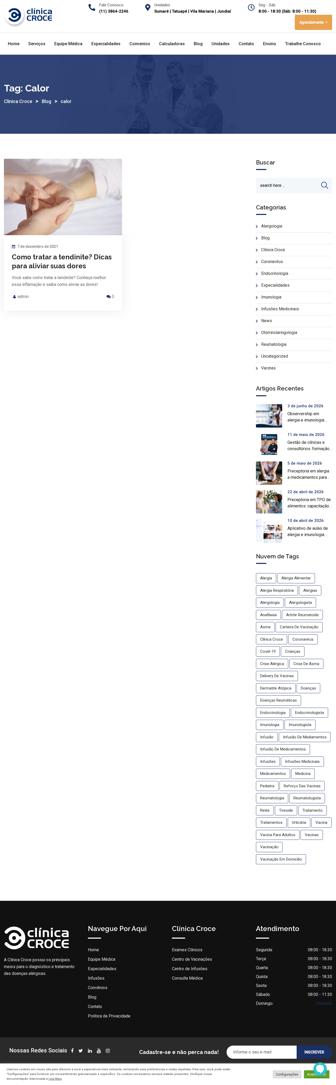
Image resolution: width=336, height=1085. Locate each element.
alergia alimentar (296, 578)
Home (13, 43)
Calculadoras (172, 43)
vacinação (269, 847)
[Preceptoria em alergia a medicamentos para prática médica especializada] (271, 473)
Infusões (96, 978)
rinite (265, 810)
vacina (321, 822)
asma (265, 627)
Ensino (269, 43)
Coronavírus (272, 261)
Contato (246, 43)
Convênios (97, 987)
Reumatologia (273, 344)
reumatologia (272, 798)
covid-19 (268, 651)
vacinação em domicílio (281, 859)
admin (23, 296)
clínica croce (271, 639)
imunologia (269, 724)
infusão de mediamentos (305, 737)
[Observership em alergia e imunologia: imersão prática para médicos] (271, 416)
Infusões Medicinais (280, 308)
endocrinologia (273, 712)
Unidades (221, 43)
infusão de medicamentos (283, 749)
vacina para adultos (277, 834)
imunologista (300, 724)
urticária (299, 822)
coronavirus (302, 639)
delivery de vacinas (277, 675)
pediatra (267, 786)
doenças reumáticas (278, 700)
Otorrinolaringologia (279, 332)
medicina (303, 773)
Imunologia (271, 297)
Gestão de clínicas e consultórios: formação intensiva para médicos (308, 448)
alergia (266, 578)
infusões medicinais (302, 761)
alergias (310, 590)
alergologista (300, 602)
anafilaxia (268, 615)
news (266, 320)
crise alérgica (272, 663)
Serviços (36, 43)
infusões (268, 761)
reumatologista (307, 798)
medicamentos (273, 773)
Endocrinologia (274, 273)
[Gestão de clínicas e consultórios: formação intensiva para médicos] (271, 444)
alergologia (270, 602)
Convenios (139, 43)
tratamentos (271, 822)
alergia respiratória (277, 590)
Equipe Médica (68, 43)
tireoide (286, 810)
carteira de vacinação (299, 627)
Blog (198, 43)
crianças (292, 651)
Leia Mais (55, 1079)
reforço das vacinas (302, 786)
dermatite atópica (275, 688)
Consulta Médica (187, 978)
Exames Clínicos (187, 949)
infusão (267, 737)
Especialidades (105, 43)
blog (265, 237)
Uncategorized (274, 356)
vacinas (312, 834)
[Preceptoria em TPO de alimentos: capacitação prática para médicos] (271, 501)
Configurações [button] (287, 1074)
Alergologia (271, 226)
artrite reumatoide (302, 615)
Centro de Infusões (189, 968)
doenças (308, 688)
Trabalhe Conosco (303, 43)
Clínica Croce (273, 249)
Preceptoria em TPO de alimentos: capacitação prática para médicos (309, 506)
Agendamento (312, 22)
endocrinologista (309, 712)
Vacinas (268, 368)
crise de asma (306, 663)
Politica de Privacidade (109, 1016)
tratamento (312, 810)
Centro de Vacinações (192, 959)
